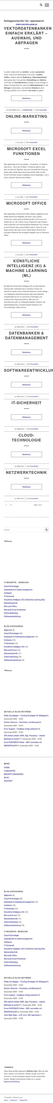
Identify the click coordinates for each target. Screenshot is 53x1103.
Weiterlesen (26, 98)
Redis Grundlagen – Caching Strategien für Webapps (25, 715)
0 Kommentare (27, 110)
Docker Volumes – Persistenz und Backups (21, 722)
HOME (7, 767)
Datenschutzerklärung (11, 1081)
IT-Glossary (42, 110)
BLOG (6, 777)
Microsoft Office (26, 203)
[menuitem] (39, 5)
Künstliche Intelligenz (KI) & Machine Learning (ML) (26, 268)
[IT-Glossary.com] (22, 5)
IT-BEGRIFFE (9, 770)
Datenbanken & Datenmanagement (26, 335)
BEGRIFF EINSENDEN (13, 774)
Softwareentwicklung (12, 616)
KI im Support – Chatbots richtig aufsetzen (21, 728)
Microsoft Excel (10, 650)
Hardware (8, 593)
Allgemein (8, 630)
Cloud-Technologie (26, 437)
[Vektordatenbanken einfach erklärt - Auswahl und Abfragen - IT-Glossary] (26, 60)
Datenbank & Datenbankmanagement (19, 636)
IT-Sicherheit (27, 402)
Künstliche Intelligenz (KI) (26, 24)
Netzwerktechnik (26, 472)
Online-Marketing (26, 116)
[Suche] (39, 5)
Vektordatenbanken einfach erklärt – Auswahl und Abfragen (28, 35)
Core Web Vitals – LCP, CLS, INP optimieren (22, 1015)
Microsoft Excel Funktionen (26, 151)
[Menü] (45, 5)
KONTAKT (8, 780)
